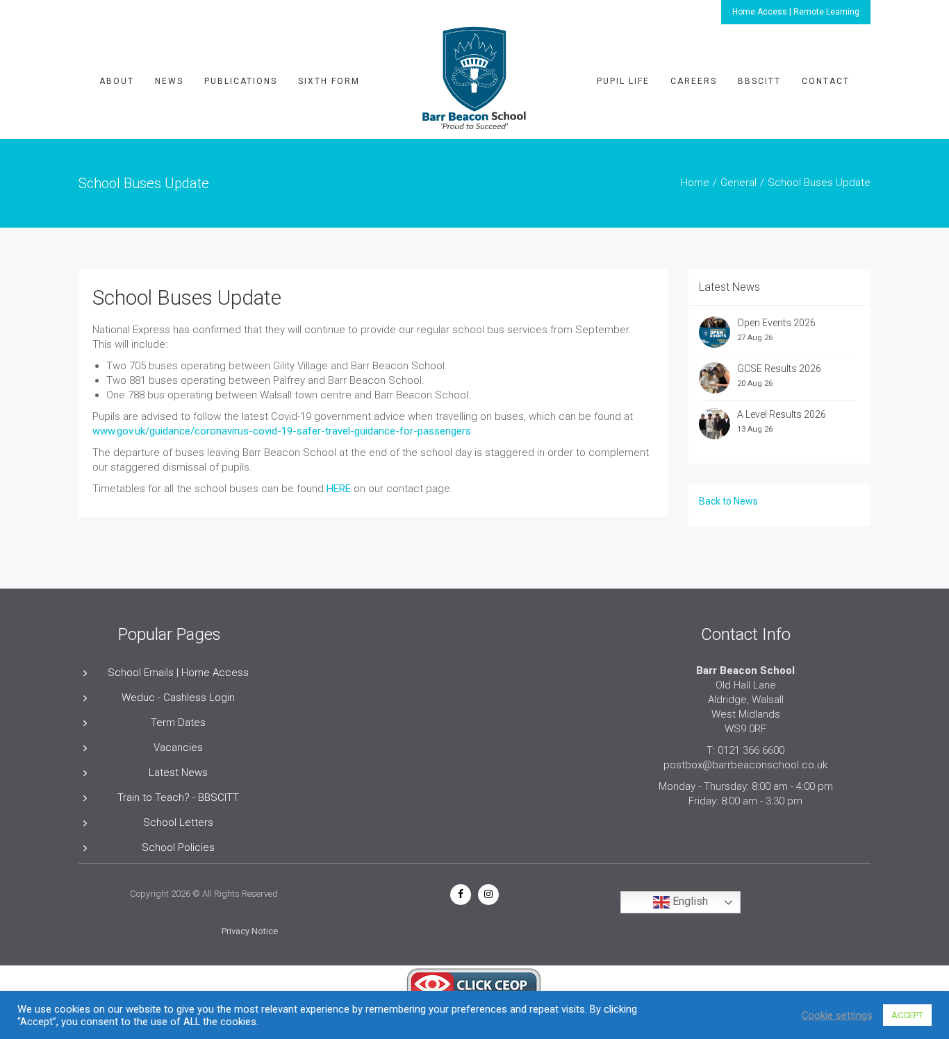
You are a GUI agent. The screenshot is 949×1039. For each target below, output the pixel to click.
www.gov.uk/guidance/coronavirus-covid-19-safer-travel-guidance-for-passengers (281, 431)
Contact (826, 81)
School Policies (178, 847)
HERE (339, 488)
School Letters (178, 822)
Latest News (178, 772)
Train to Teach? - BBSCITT (178, 797)
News (169, 81)
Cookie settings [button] (837, 1015)
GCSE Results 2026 (779, 368)
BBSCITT (759, 81)
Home (695, 182)
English (689, 902)
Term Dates (178, 722)
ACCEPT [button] (907, 1015)
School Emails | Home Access (178, 672)
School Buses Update (186, 297)
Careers (693, 81)
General (738, 182)
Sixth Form (329, 81)
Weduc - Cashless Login (178, 697)
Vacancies (178, 747)
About (116, 81)
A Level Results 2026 (781, 414)
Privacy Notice (250, 931)
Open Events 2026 (776, 322)
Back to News (728, 501)
